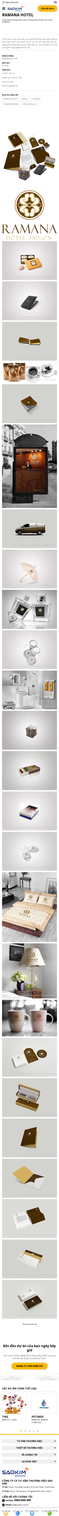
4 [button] (33, 1431)
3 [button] (29, 1431)
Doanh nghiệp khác (10, 86)
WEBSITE (36, 1419)
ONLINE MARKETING (11, 104)
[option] (15, 1408)
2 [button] (25, 1431)
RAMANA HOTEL (8, 58)
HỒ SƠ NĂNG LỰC (29, 104)
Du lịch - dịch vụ (8, 73)
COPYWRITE (35, 99)
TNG (5, 1416)
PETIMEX (37, 1416)
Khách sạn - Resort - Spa (12, 77)
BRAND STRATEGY (10, 99)
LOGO (14, 1419)
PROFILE (24, 99)
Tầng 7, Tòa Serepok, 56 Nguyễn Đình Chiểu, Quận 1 (31, 1491)
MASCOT (6, 1419)
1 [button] (21, 1431)
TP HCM (5, 65)
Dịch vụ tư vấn (7, 81)
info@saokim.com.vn (20, 1505)
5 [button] (37, 1431)
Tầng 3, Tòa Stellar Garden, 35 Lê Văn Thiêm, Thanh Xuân (31, 1487)
